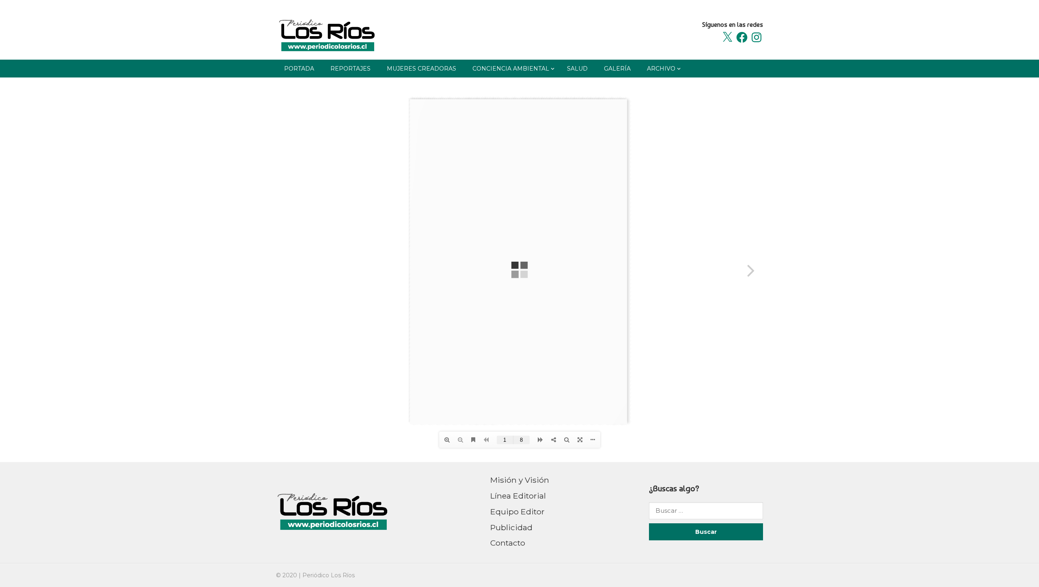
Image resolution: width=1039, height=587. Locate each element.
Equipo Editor (517, 511)
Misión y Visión (519, 480)
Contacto (507, 543)
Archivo (661, 68)
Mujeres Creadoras (421, 68)
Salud (577, 68)
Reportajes (350, 68)
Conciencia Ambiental (510, 68)
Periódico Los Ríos (328, 575)
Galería (617, 68)
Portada (299, 68)
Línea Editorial (518, 496)
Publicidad (511, 527)
